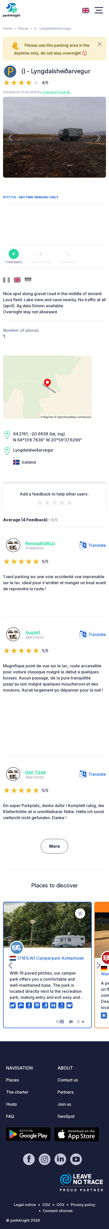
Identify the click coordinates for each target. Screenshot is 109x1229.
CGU (46, 1204)
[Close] (100, 44)
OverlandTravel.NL (56, 92)
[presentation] (10, 137)
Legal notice (25, 1204)
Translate (97, 545)
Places (23, 28)
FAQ (10, 1116)
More (54, 846)
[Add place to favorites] (80, 913)
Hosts (11, 1104)
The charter (17, 1092)
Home (7, 28)
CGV (60, 1204)
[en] (86, 10)
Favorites (41, 262)
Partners (66, 1092)
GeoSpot (66, 1116)
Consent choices (58, 1211)
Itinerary (13, 262)
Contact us (68, 1079)
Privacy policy (83, 1204)
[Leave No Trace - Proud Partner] (81, 1182)
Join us (64, 1104)
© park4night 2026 (23, 1220)
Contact (68, 262)
